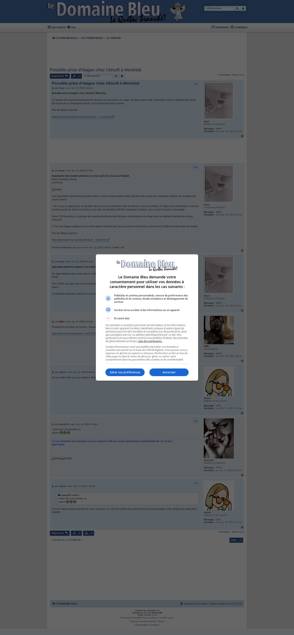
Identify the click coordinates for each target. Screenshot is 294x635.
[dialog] (147, 317)
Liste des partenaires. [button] (150, 341)
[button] (147, 318)
